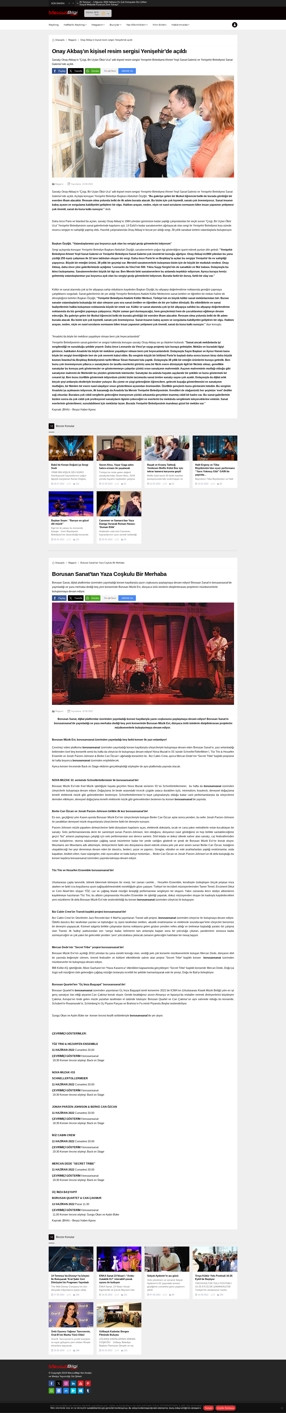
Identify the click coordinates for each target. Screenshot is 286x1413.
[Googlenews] (59, 1390)
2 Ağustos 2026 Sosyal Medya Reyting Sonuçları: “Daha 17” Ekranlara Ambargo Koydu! (113, 3)
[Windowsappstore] (80, 1390)
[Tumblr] (88, 1390)
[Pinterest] (88, 1383)
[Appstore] (66, 1390)
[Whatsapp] (51, 1390)
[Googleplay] (73, 1390)
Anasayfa (59, 40)
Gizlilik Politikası (225, 1408)
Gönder (95, 71)
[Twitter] (59, 1383)
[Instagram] (66, 1383)
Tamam (208, 1408)
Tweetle (78, 71)
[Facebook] (51, 1383)
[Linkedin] (73, 1383)
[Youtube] (80, 1383)
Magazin (72, 40)
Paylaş (61, 71)
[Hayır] (282, 1408)
